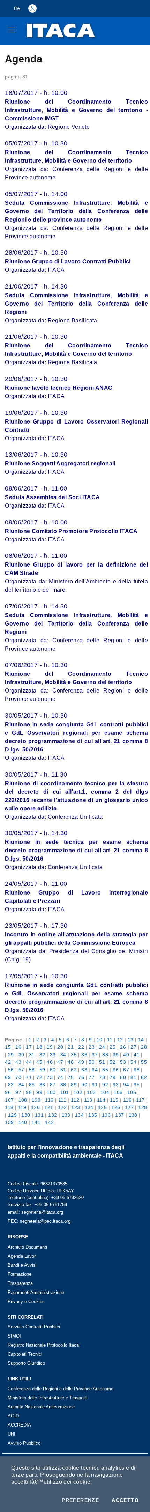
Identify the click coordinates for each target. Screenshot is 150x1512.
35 (74, 1054)
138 (133, 1115)
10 (100, 1039)
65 (105, 1069)
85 (32, 1084)
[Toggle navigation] (12, 30)
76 (81, 1077)
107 (9, 1100)
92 (105, 1084)
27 (133, 1047)
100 (51, 1092)
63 (84, 1069)
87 (53, 1084)
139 (9, 1122)
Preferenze (80, 1500)
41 (137, 1054)
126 (115, 1107)
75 (71, 1077)
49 (81, 1062)
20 (60, 1047)
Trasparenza (20, 1283)
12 (120, 1039)
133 (66, 1115)
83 (11, 1084)
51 (102, 1062)
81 (133, 1077)
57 (21, 1069)
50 (92, 1062)
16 (18, 1047)
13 (131, 1039)
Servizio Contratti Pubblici (34, 1327)
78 (102, 1077)
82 (144, 1077)
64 (95, 1069)
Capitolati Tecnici (25, 1354)
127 (129, 1107)
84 (21, 1084)
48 (71, 1062)
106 (131, 1092)
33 (53, 1054)
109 (36, 1100)
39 (116, 1054)
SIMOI (14, 1336)
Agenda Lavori (22, 1256)
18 (39, 1047)
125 (102, 1107)
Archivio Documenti (27, 1247)
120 (35, 1107)
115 (114, 1100)
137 (119, 1115)
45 (39, 1062)
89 (74, 1084)
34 (63, 1054)
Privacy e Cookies (26, 1301)
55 (144, 1062)
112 (75, 1100)
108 (22, 1100)
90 (84, 1084)
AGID (13, 1416)
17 (29, 1047)
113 (88, 1100)
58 (32, 1069)
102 (78, 1092)
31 (32, 1054)
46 (50, 1062)
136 (106, 1115)
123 (75, 1107)
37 (95, 1054)
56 (11, 1069)
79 (112, 1077)
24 (102, 1047)
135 (92, 1115)
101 (64, 1092)
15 (8, 1047)
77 (92, 1077)
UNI (11, 1434)
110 (49, 1100)
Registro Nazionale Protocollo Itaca (43, 1345)
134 (79, 1115)
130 (25, 1115)
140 (22, 1122)
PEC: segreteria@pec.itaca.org (39, 1221)
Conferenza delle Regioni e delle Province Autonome (60, 1388)
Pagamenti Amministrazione (36, 1292)
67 (126, 1069)
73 (50, 1077)
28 (144, 1047)
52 (112, 1062)
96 (8, 1092)
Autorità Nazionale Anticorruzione (41, 1406)
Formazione (19, 1274)
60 (53, 1069)
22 (81, 1047)
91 (95, 1084)
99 (39, 1092)
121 (48, 1107)
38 (105, 1054)
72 (39, 1077)
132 (52, 1115)
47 (60, 1062)
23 (92, 1047)
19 (50, 1047)
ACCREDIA (19, 1425)
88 (63, 1084)
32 (42, 1054)
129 (12, 1115)
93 (116, 1084)
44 (29, 1062)
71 (29, 1077)
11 (110, 1039)
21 (71, 1047)
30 (21, 1054)
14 (141, 1039)
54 (133, 1062)
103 (91, 1092)
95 (137, 1084)
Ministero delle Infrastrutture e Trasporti (47, 1397)
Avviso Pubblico (24, 1443)
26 (123, 1047)
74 (60, 1077)
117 (140, 1100)
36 (84, 1054)
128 (142, 1107)
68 (137, 1069)
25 (112, 1047)
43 (18, 1062)
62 (74, 1069)
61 (63, 1069)
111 (62, 1100)
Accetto (125, 1500)
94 (126, 1084)
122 (62, 1107)
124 (89, 1107)
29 (11, 1054)
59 (42, 1069)
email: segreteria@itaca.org (35, 1212)
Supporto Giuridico (26, 1363)
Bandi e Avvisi (22, 1265)
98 (29, 1092)
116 (127, 1100)
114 (101, 1100)
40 (126, 1054)
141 (36, 1122)
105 (118, 1092)
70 (18, 1077)
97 (18, 1092)
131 (39, 1115)
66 (116, 1069)
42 (8, 1062)
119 (22, 1107)
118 (9, 1107)
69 (8, 1077)
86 (42, 1084)
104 (104, 1092)
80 (123, 1077)
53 (123, 1062)
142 (49, 1122)
